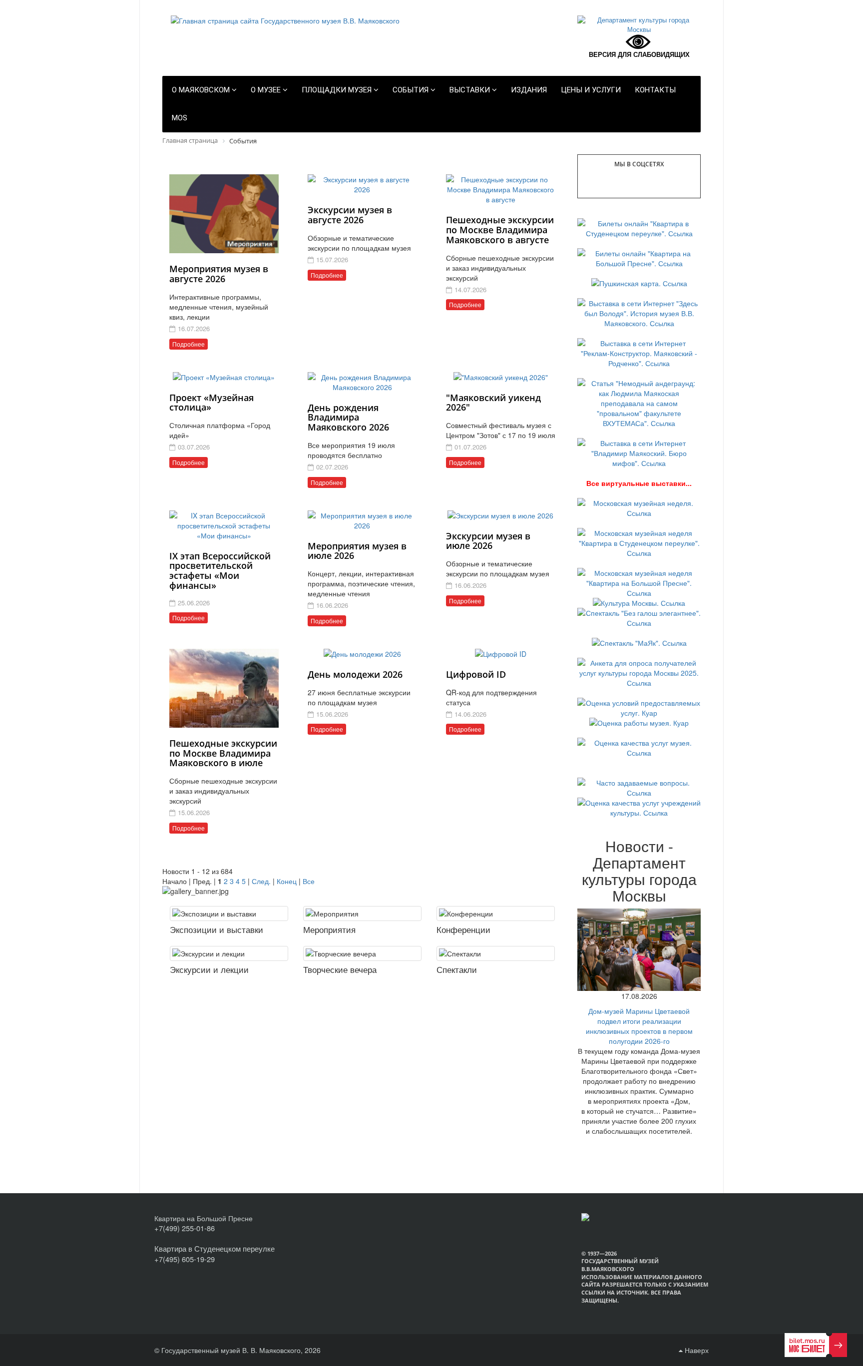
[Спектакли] (495, 953)
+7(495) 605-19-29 (184, 1259)
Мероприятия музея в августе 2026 (218, 274)
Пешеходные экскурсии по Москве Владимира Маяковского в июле (223, 753)
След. (261, 881)
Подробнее (188, 344)
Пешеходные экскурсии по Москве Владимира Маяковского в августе (500, 230)
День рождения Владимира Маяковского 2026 (348, 418)
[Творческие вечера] (362, 953)
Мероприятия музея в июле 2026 (357, 551)
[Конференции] (495, 913)
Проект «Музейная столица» (211, 403)
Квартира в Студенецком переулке (214, 1248)
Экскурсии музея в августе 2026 (350, 215)
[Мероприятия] (362, 913)
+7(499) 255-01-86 (184, 1228)
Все (309, 881)
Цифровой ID (476, 674)
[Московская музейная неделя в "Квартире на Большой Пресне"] (639, 582)
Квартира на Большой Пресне (203, 1218)
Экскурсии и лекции (209, 969)
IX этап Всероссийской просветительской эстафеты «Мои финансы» (220, 570)
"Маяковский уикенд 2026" (493, 403)
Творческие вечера (340, 969)
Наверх (696, 1350)
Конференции (463, 929)
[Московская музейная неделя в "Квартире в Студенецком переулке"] (639, 542)
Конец (287, 881)
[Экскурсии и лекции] (229, 953)
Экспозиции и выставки (216, 929)
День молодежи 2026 (355, 674)
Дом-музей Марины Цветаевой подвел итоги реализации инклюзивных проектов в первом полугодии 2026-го (639, 1026)
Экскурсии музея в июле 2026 (488, 541)
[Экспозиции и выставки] (229, 913)
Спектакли (456, 969)
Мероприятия (329, 929)
